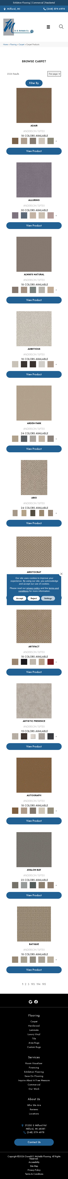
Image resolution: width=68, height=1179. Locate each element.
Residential (50, 2)
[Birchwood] (34, 551)
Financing (34, 1067)
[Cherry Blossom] (51, 661)
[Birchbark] (42, 215)
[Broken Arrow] (51, 512)
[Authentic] (34, 402)
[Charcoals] (24, 363)
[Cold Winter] (42, 736)
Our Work (34, 1088)
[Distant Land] (51, 884)
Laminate (34, 1030)
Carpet (21, 44)
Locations (34, 1113)
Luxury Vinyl (34, 1034)
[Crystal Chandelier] (51, 959)
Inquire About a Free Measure (34, 1080)
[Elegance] (42, 140)
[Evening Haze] (51, 438)
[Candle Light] (33, 736)
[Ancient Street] (24, 959)
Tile (34, 1038)
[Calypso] (24, 884)
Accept (19, 598)
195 (44, 984)
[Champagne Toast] (24, 140)
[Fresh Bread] (51, 363)
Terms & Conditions (34, 1174)
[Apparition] (33, 512)
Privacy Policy (34, 1170)
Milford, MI (13, 9)
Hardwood (34, 1025)
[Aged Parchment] (34, 923)
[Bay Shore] (42, 512)
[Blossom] (51, 215)
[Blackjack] (24, 661)
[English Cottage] (51, 140)
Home (5, 44)
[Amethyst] (34, 179)
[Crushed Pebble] (42, 959)
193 (33, 984)
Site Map (34, 1166)
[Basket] (24, 289)
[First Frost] (42, 363)
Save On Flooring (34, 1076)
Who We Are (34, 1105)
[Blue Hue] (24, 438)
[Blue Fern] (33, 289)
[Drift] (42, 438)
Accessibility (34, 1162)
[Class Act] (33, 140)
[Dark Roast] (33, 363)
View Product (34, 151)
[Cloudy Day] (33, 438)
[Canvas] (34, 328)
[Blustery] (42, 289)
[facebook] (36, 1002)
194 (38, 984)
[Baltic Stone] (34, 700)
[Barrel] (34, 253)
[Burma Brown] (24, 736)
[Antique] (24, 512)
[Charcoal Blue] (33, 884)
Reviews (34, 1109)
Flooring (13, 44)
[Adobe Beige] (34, 477)
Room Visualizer (34, 1063)
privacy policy (33, 588)
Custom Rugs (34, 1047)
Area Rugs (34, 1042)
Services (34, 1057)
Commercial (37, 2)
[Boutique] (51, 289)
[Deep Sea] (51, 736)
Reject (34, 598)
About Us (34, 1099)
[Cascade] (33, 661)
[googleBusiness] (30, 1002)
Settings (48, 598)
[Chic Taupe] (42, 884)
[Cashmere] (42, 661)
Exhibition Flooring (21, 2)
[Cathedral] (33, 959)
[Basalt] (33, 215)
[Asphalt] (34, 849)
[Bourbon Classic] (34, 105)
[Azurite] (24, 215)
